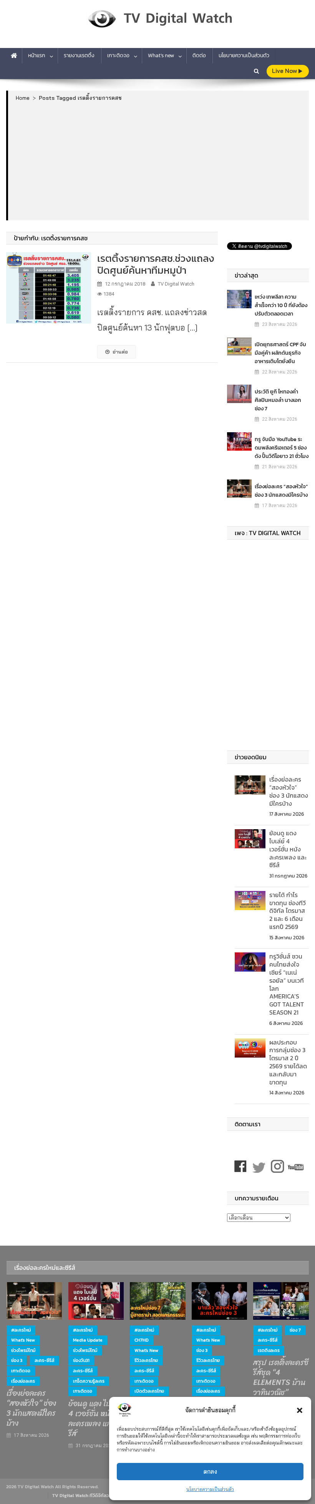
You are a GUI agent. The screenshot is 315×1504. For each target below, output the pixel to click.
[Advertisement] (158, 160)
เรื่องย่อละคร (23, 1381)
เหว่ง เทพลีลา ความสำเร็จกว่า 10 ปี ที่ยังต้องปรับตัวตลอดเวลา (281, 305)
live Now (285, 70)
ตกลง (210, 1471)
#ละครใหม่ (21, 1330)
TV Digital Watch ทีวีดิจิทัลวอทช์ (84, 1495)
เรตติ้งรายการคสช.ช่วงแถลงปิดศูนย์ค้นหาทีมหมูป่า (155, 264)
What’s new (161, 55)
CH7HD (141, 1340)
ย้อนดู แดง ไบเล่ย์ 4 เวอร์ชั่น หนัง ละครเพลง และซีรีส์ (288, 848)
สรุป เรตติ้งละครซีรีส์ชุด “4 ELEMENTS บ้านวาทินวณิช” (280, 1378)
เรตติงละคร (269, 1350)
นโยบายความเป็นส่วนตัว (210, 1489)
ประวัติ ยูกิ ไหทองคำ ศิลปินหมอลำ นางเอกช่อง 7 (278, 400)
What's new (23, 1340)
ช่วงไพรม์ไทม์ (23, 1350)
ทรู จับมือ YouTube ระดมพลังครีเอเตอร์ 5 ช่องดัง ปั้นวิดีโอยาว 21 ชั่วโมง (281, 447)
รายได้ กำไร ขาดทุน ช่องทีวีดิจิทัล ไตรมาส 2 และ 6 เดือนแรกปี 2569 (287, 910)
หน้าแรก (36, 55)
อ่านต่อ (120, 352)
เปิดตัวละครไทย (149, 1391)
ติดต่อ (199, 55)
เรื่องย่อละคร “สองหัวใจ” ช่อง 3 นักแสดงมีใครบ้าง (281, 491)
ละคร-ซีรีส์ (44, 1360)
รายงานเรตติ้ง (79, 55)
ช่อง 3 (16, 1360)
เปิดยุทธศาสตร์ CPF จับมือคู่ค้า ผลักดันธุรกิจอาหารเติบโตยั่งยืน (280, 352)
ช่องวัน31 (81, 1360)
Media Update (88, 1340)
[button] (299, 1410)
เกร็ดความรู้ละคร (88, 1381)
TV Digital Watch (176, 284)
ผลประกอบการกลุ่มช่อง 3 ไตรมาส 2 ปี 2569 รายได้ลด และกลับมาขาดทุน (288, 1062)
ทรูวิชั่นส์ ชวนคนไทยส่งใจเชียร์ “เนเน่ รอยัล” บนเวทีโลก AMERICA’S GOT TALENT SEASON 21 (286, 984)
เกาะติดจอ (118, 55)
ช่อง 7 (295, 1330)
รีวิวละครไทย (146, 1360)
